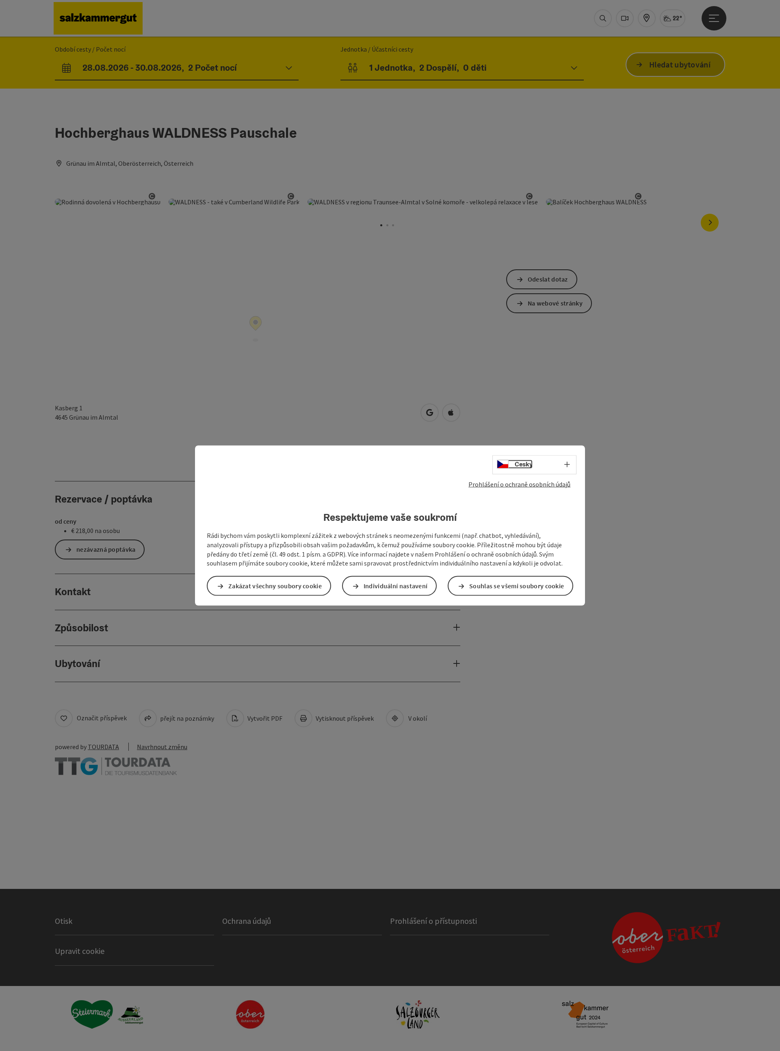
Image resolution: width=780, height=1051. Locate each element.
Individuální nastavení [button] (396, 586)
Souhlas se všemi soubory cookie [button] (516, 586)
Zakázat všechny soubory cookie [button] (275, 586)
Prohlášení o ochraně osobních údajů (519, 484)
